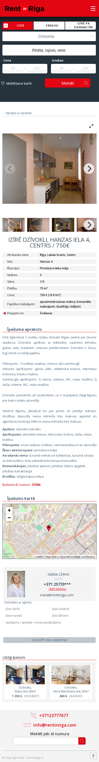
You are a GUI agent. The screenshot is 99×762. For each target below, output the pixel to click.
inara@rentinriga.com (57, 595)
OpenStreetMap (70, 556)
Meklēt (68, 83)
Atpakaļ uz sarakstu (19, 113)
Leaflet (39, 556)
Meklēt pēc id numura (49, 733)
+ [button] (9, 510)
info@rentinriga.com (54, 725)
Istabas (57, 60)
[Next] (89, 168)
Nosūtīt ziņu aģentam (49, 640)
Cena (7, 60)
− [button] (9, 518)
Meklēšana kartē (19, 83)
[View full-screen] (91, 126)
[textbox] (49, 50)
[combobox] (49, 36)
